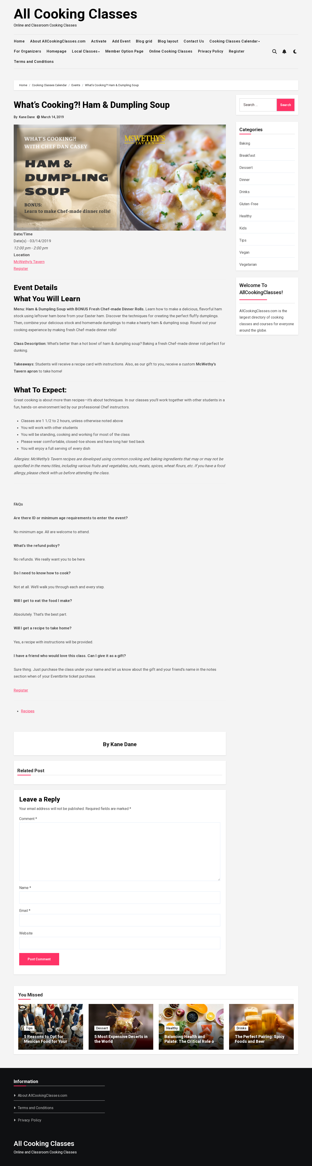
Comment (28, 819)
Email (24, 910)
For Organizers (27, 51)
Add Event (121, 41)
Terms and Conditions (34, 61)
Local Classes (85, 51)
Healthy (245, 216)
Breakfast (247, 155)
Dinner (244, 180)
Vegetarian (248, 264)
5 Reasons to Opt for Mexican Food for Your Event (45, 1041)
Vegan (244, 252)
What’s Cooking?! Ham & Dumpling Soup (92, 105)
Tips (243, 240)
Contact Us (194, 41)
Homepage (56, 51)
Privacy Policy (210, 51)
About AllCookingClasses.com (58, 41)
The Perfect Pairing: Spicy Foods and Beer (259, 1039)
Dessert (246, 167)
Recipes (27, 711)
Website (26, 933)
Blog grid (144, 41)
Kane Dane (27, 117)
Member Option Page (124, 51)
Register (237, 51)
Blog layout (168, 41)
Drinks (244, 192)
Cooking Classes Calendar (233, 41)
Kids (243, 228)
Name (25, 888)
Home (19, 41)
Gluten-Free (249, 204)
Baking (244, 143)
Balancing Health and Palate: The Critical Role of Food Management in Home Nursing (190, 1044)
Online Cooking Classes (171, 51)
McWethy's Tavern (29, 261)
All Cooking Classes (75, 14)
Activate (99, 41)
